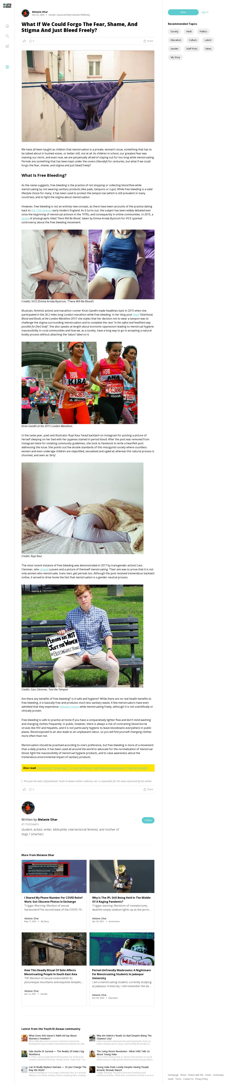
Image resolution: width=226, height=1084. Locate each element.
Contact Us (188, 1079)
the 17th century (41, 210)
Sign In (204, 12)
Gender (174, 48)
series (25, 218)
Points (208, 1075)
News (208, 48)
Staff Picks (191, 48)
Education (176, 40)
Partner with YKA (196, 1075)
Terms (178, 1079)
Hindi (189, 31)
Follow (148, 820)
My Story (175, 57)
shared (44, 569)
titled (136, 314)
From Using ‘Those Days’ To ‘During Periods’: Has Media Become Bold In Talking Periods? (92, 768)
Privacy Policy (201, 1079)
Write (183, 12)
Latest (208, 40)
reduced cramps (69, 706)
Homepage (173, 1075)
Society (174, 31)
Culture (193, 40)
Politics (203, 31)
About (183, 1075)
